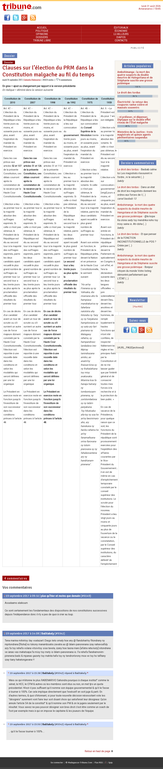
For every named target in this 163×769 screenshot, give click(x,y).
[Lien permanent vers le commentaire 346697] (4, 596)
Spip (110, 762)
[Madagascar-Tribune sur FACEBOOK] (126, 332)
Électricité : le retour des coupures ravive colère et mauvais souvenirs (132, 104)
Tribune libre (42, 40)
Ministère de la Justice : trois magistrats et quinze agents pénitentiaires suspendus (135, 134)
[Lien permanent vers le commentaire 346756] (4, 633)
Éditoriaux (121, 27)
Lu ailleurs (121, 34)
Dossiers (42, 37)
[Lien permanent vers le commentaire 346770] (8, 673)
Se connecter (57, 762)
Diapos (121, 37)
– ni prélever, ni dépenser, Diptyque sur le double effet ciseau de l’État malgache (134, 119)
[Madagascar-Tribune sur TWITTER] (134, 332)
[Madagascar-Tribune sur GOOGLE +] (141, 332)
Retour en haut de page (98, 751)
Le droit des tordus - (136, 242)
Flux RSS (98, 762)
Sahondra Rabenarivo (32, 79)
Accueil (42, 27)
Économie (121, 30)
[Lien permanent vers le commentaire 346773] (8, 724)
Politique (41, 30)
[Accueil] (21, 10)
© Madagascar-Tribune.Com (79, 762)
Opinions (42, 34)
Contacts (121, 40)
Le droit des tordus (128, 92)
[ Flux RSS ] (137, 306)
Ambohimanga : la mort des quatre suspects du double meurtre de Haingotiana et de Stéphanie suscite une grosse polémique (135, 77)
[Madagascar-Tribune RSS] (149, 332)
